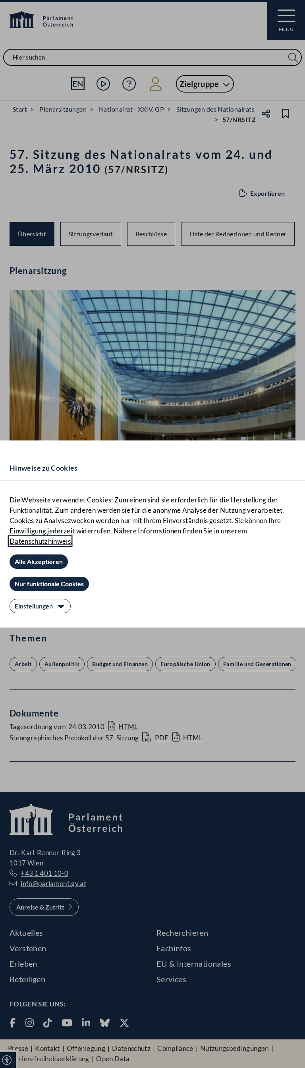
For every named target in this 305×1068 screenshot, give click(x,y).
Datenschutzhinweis (40, 541)
